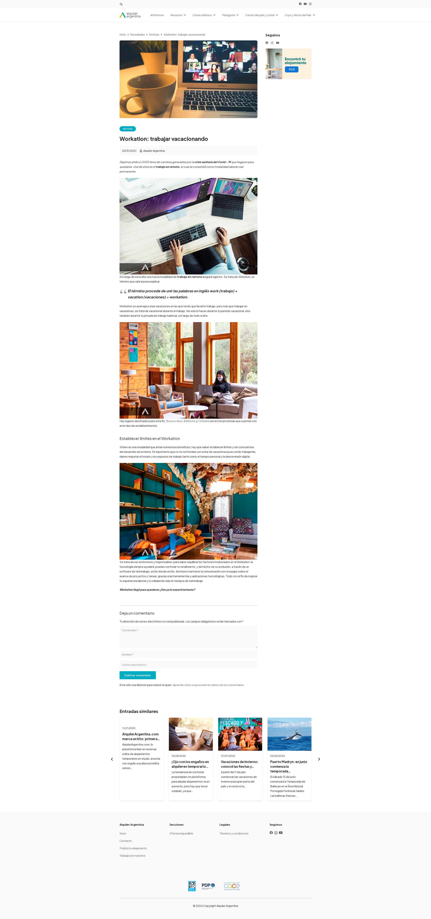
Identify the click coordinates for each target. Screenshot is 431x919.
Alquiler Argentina (154, 150)
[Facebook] (300, 4)
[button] (121, 4)
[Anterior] (112, 759)
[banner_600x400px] (288, 64)
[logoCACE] (232, 886)
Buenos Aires (174, 421)
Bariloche (189, 421)
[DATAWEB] (192, 886)
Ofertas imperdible (181, 833)
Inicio (123, 833)
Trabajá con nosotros (133, 855)
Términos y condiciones (234, 833)
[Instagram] (310, 4)
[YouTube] (305, 4)
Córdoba (203, 421)
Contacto (126, 841)
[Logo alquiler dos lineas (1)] (130, 15)
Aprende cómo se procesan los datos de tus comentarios (208, 685)
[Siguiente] (319, 759)
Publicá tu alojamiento (133, 848)
